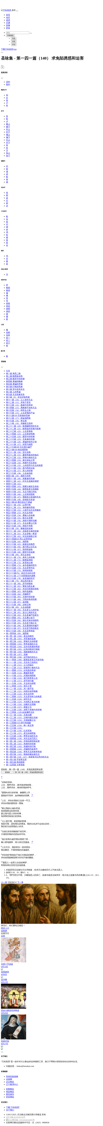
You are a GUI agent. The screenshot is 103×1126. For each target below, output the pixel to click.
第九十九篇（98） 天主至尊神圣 (20, 631)
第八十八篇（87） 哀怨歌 (17, 602)
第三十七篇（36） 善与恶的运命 (20, 468)
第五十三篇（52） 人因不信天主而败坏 (23, 510)
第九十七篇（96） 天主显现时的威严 (22, 626)
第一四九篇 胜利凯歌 (15, 762)
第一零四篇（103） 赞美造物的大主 (22, 644)
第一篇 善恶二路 (13, 373)
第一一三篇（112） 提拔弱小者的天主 (23, 668)
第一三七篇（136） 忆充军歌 (19, 731)
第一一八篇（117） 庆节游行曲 (20, 681)
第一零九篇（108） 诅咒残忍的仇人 (22, 657)
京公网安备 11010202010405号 (21, 1120)
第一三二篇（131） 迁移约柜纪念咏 (22, 717)
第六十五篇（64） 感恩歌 (17, 541)
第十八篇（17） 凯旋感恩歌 (18, 418)
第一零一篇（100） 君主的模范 (20, 636)
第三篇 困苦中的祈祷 (15, 379)
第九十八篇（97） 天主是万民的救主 (22, 628)
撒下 (8, 127)
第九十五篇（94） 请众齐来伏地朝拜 (22, 620)
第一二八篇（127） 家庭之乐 (19, 707)
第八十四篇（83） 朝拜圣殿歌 (19, 591)
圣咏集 (7, 772)
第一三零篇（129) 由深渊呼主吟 (20, 712)
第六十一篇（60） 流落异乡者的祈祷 (22, 531)
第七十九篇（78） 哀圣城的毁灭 (20, 578)
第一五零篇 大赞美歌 (15, 765)
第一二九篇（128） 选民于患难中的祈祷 (24, 710)
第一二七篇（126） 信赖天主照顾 (21, 704)
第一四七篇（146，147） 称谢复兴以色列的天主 (27, 757)
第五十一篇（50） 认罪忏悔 (18, 505)
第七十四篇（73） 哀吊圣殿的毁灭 (21, 565)
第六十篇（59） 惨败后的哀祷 (19, 528)
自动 (13, 44)
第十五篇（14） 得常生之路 (18, 410)
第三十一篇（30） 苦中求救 (18, 452)
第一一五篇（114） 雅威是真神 (20, 673)
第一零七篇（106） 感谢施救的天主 (22, 652)
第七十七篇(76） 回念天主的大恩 (20, 573)
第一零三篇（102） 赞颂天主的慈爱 (22, 641)
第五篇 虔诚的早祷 (14, 384)
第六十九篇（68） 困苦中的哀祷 (20, 552)
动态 (8, 17)
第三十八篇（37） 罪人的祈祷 (19, 471)
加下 (8, 156)
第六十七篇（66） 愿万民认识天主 (21, 547)
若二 (8, 340)
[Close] (2, 65)
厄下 (8, 142)
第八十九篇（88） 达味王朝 (18, 605)
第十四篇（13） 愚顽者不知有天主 (21, 408)
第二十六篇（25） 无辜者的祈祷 (20, 439)
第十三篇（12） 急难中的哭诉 (19, 405)
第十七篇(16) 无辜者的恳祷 (18, 415)
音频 (8, 25)
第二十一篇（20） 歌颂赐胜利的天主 (22, 426)
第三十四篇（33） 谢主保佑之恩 (20, 460)
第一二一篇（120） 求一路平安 (20, 689)
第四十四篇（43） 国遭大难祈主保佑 (22, 486)
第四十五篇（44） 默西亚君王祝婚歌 (22, 489)
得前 (8, 303)
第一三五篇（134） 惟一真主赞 (20, 725)
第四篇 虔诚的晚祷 (14, 381)
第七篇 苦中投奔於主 (15, 389)
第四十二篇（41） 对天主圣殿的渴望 (22, 481)
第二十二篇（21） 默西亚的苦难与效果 (23, 429)
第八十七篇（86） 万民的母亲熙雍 (21, 599)
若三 (8, 343)
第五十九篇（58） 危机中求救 (19, 526)
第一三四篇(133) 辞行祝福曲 (18, 723)
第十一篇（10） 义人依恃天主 (19, 400)
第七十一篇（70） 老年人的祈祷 (20, 557)
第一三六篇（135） (14, 728)
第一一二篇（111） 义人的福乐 (20, 665)
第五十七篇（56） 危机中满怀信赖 (21, 520)
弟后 (8, 311)
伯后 (8, 335)
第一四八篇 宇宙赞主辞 (16, 759)
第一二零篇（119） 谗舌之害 (19, 686)
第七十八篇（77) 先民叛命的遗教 (20, 576)
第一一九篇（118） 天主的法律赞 (21, 683)
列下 (8, 132)
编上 (8, 135)
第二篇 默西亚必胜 (14, 376)
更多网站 (10, 1097)
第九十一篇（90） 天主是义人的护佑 (22, 610)
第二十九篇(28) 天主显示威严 (19, 447)
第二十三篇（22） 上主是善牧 (19, 431)
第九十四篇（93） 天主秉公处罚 (20, 618)
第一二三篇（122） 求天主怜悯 (20, 694)
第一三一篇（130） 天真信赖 (19, 715)
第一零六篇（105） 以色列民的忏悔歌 (23, 649)
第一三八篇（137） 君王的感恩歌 (21, 733)
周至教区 (10, 1092)
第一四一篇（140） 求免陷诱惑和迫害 (23, 741)
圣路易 (4, 931)
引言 (8, 371)
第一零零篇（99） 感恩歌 (17, 633)
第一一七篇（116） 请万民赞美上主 (22, 678)
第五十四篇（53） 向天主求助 (19, 513)
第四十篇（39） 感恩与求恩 (18, 476)
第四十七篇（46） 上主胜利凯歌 (20, 494)
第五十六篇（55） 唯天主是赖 (19, 518)
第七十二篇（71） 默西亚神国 (19, 560)
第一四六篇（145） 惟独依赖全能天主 (23, 754)
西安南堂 (10, 1094)
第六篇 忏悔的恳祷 (14, 387)
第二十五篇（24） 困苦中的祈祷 (20, 436)
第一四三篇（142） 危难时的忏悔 (21, 746)
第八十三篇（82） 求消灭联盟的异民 (22, 589)
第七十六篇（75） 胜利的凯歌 (19, 570)
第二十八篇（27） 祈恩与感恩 (19, 444)
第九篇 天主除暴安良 (15, 394)
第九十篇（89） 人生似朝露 (18, 607)
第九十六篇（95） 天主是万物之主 (21, 623)
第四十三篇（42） (14, 484)
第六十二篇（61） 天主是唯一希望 (21, 534)
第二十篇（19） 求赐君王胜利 (19, 423)
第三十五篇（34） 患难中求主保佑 (21, 463)
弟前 (8, 309)
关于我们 (10, 1110)
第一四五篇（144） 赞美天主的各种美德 (24, 752)
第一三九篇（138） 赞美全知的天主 (22, 736)
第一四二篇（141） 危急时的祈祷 (21, 744)
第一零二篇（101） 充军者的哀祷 (21, 639)
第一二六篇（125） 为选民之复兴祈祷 (23, 702)
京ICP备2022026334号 (15, 1117)
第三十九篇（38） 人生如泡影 (19, 473)
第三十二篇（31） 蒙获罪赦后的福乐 (22, 455)
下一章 (20, 882)
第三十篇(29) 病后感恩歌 (17, 450)
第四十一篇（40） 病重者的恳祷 (20, 478)
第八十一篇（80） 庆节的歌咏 (19, 584)
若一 (8, 338)
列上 (8, 129)
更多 (8, 28)
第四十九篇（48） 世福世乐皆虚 (20, 499)
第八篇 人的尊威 (13, 392)
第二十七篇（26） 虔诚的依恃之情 (21, 442)
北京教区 (10, 1082)
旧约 (8, 82)
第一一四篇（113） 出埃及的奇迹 (21, 670)
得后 (8, 306)
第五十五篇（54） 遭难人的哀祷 (20, 515)
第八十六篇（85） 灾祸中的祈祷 (20, 597)
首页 (8, 15)
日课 (8, 23)
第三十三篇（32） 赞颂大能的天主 (21, 457)
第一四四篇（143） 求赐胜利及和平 (22, 749)
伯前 (8, 332)
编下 (8, 137)
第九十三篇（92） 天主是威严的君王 (22, 615)
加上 (8, 153)
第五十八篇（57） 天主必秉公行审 (21, 523)
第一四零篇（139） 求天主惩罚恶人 (22, 738)
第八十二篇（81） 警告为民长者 (20, 586)
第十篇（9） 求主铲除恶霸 (18, 397)
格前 (8, 288)
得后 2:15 (5, 928)
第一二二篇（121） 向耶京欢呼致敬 (22, 691)
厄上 (8, 140)
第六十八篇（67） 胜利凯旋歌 (19, 549)
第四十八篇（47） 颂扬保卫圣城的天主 (23, 497)
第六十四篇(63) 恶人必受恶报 (19, 539)
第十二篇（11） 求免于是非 (18, 402)
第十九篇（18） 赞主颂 (16, 421)
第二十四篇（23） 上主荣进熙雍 (20, 434)
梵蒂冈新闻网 (12, 1076)
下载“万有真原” (13, 1107)
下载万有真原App (9, 49)
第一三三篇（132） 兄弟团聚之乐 (21, 720)
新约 (8, 84)
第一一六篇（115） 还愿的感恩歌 (21, 675)
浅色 (13, 38)
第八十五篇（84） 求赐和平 (18, 594)
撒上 (8, 124)
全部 (3, 936)
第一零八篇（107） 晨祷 (17, 654)
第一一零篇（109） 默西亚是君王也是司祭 (25, 660)
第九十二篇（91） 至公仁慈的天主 (21, 612)
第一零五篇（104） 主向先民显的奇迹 (23, 647)
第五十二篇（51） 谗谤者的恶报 (20, 507)
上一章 (4, 882)
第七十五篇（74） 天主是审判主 (20, 568)
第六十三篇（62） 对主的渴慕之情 (21, 536)
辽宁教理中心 (12, 1084)
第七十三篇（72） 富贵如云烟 (19, 562)
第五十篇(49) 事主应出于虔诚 (19, 502)
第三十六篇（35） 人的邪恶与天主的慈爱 (24, 465)
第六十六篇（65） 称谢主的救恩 (20, 544)
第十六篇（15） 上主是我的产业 (20, 413)
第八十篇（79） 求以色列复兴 (19, 581)
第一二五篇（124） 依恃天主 (19, 699)
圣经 (8, 20)
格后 (8, 290)
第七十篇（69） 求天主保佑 (18, 555)
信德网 (9, 1079)
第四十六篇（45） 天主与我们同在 (21, 492)
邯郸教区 (10, 1089)
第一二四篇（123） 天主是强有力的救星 (24, 696)
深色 (13, 41)
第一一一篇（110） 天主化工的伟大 (22, 662)
